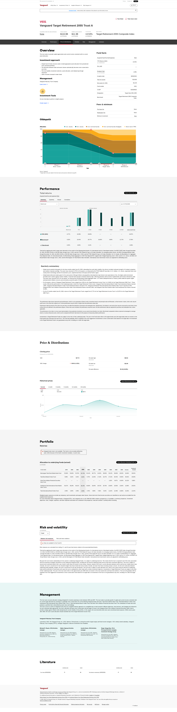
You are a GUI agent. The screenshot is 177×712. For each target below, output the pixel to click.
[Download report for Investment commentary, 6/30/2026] (123, 672)
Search (134, 5)
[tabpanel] (88, 230)
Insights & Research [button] (75, 5)
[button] (46, 1)
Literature (101, 42)
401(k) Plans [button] (53, 5)
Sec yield (99, 66)
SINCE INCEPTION (131, 229)
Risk (84, 42)
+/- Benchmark (44, 245)
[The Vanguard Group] (44, 6)
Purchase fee (100, 109)
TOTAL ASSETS (63, 31)
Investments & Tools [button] (63, 5)
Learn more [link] (43, 84)
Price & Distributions (65, 42)
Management (92, 42)
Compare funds (72, 10)
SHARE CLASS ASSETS (77, 31)
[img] (88, 219)
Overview (44, 42)
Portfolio (77, 42)
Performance (53, 42)
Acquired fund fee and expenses (48, 196)
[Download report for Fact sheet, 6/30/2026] (71, 672)
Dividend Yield (100, 71)
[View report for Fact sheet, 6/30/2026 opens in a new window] (84, 672)
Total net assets (101, 79)
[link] (132, 6)
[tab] (43, 199)
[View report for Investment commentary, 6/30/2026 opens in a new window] (134, 672)
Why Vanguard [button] (86, 5)
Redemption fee (101, 112)
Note (42, 34)
